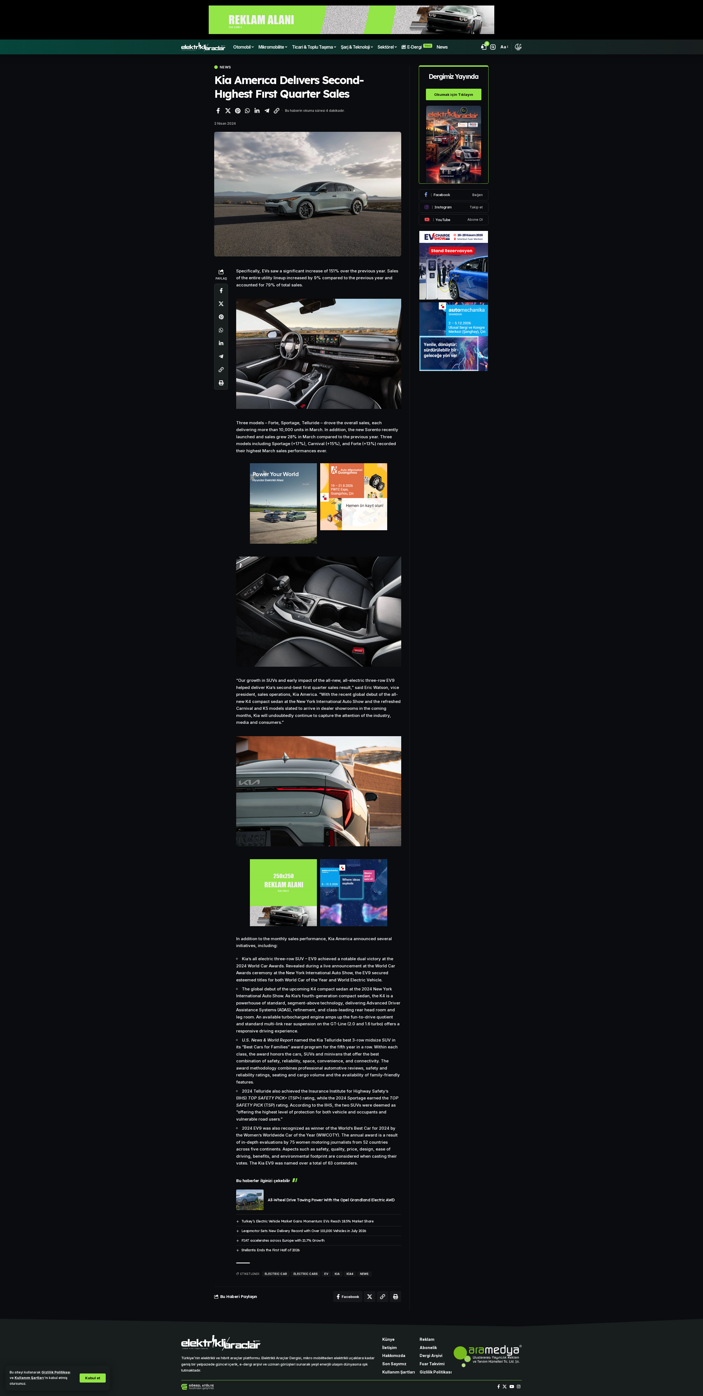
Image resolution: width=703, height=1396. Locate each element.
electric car (276, 1273)
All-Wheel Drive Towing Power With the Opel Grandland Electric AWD (331, 1199)
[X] (504, 1386)
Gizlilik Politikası (55, 1372)
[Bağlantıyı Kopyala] (276, 110)
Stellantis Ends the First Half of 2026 (270, 1250)
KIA (337, 1273)
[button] (93, 1378)
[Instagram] (454, 207)
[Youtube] (454, 219)
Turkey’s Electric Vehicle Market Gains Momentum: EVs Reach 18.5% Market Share (307, 1221)
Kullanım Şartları (29, 1378)
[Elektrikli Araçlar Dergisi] (203, 47)
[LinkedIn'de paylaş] (257, 110)
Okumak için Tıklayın (453, 94)
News (225, 67)
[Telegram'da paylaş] (267, 110)
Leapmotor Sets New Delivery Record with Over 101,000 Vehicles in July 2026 (303, 1231)
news (364, 1273)
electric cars (306, 1273)
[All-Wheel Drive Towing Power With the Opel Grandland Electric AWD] (250, 1200)
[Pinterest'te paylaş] (237, 110)
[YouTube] (511, 1386)
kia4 (350, 1273)
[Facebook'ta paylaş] (218, 110)
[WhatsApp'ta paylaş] (247, 110)
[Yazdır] (221, 382)
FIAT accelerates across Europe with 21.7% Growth (283, 1240)
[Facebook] (454, 194)
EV (326, 1273)
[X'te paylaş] (228, 110)
